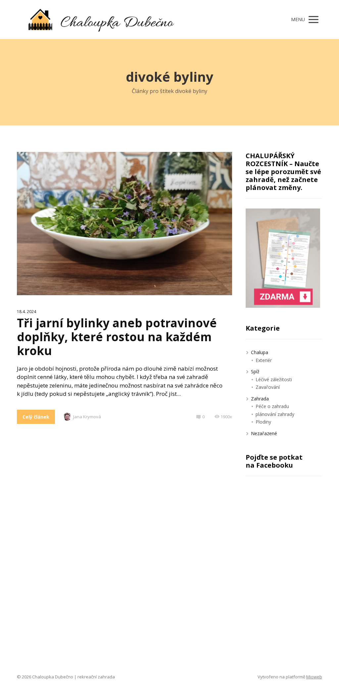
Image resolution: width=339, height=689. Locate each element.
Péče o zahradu (272, 406)
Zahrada (260, 398)
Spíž (255, 371)
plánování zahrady (275, 414)
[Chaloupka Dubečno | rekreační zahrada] (100, 19)
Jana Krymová (87, 417)
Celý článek (36, 417)
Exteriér (264, 360)
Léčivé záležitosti (274, 379)
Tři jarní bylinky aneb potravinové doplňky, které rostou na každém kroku (117, 336)
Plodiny (263, 422)
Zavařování (268, 387)
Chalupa (259, 352)
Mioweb (314, 677)
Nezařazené (264, 433)
